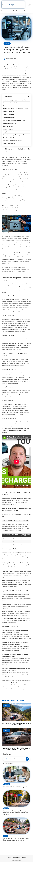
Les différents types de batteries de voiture (15, 100)
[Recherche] (26, 4)
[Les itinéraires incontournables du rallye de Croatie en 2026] (16, 712)
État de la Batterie (8, 126)
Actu (7, 43)
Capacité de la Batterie (9, 123)
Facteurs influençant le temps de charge (14, 120)
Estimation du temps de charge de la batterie (15, 135)
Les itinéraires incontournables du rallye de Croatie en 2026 (16, 724)
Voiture (6, 808)
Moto (5, 835)
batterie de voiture (20, 64)
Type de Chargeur (8, 129)
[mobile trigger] (3, 4)
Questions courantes (9, 143)
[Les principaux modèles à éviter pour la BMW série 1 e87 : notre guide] (16, 737)
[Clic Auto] (11, 4)
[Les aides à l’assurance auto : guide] (16, 774)
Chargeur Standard (8, 111)
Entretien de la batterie (9, 138)
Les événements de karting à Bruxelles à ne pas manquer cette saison (16, 839)
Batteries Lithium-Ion (9, 106)
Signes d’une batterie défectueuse (12, 140)
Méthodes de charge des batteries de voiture (15, 108)
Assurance (6, 784)
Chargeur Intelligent (8, 114)
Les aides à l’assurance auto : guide (15, 787)
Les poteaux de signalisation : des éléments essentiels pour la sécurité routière (15, 812)
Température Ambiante (9, 132)
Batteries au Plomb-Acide (10, 103)
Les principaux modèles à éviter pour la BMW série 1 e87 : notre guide (16, 749)
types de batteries (11, 79)
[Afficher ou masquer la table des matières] (21, 97)
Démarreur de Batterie (9, 117)
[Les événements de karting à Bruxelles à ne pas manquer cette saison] (16, 826)
